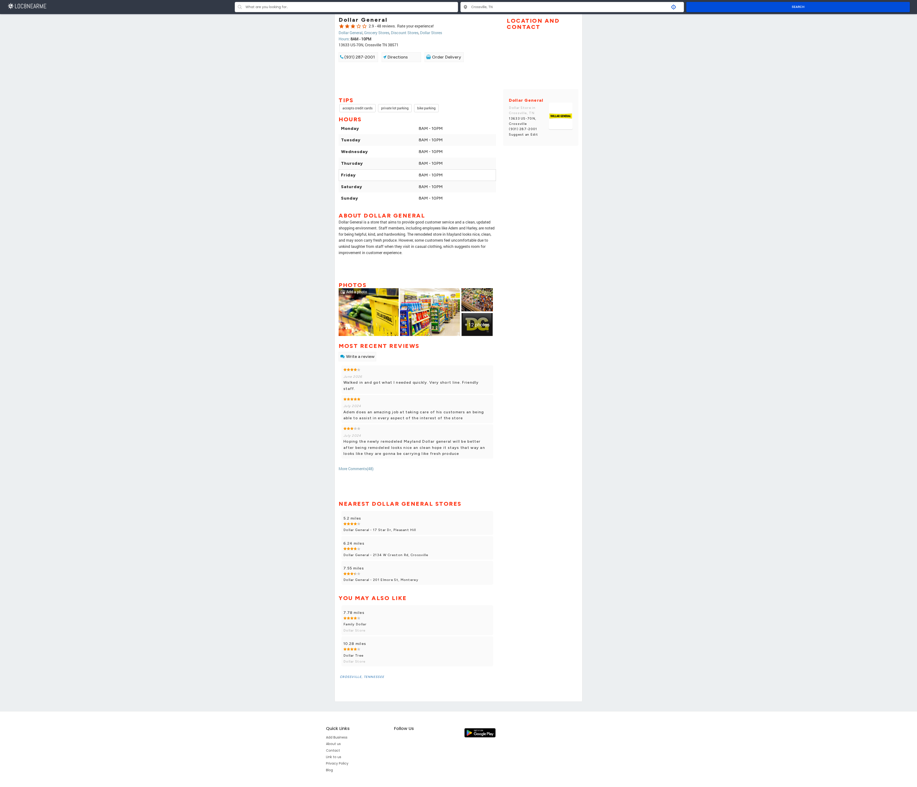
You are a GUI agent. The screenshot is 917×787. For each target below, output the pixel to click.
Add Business (336, 737)
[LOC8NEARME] (27, 5)
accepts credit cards (357, 108)
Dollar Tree (353, 656)
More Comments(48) (356, 468)
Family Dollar (355, 624)
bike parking (426, 108)
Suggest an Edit (523, 135)
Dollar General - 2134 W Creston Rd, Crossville (385, 555)
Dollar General (351, 32)
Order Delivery (446, 57)
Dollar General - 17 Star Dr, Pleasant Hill (379, 530)
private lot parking (395, 108)
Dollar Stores (431, 32)
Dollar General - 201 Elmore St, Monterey (380, 580)
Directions (397, 57)
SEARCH (798, 7)
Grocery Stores (376, 32)
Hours (344, 38)
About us (333, 743)
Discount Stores (404, 32)
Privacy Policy (337, 763)
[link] (369, 311)
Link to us (333, 757)
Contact (333, 750)
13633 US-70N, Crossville (522, 121)
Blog (329, 770)
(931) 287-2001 (359, 57)
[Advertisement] (417, 79)
